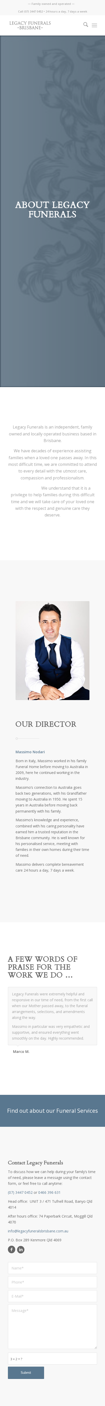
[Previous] (80, 992)
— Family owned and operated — (51, 4)
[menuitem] (51, 4)
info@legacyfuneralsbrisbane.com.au (38, 1258)
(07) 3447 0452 (33, 11)
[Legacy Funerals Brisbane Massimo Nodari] (43, 25)
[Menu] (94, 25)
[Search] (83, 25)
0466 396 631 (49, 1220)
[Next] (92, 992)
